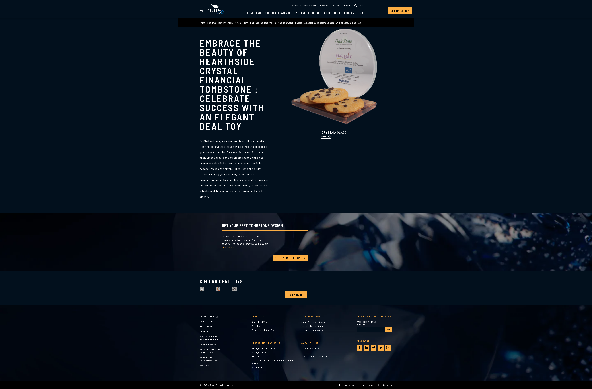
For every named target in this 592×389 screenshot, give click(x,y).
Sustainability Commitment (315, 356)
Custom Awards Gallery (313, 326)
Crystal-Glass (241, 22)
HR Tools (256, 356)
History (305, 352)
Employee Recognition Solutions (317, 12)
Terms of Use (366, 385)
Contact (336, 5)
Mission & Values (310, 348)
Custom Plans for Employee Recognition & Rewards (273, 362)
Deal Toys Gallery (261, 326)
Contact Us (206, 321)
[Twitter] (381, 348)
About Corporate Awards (314, 322)
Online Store (207, 316)
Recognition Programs (263, 348)
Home (202, 22)
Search (355, 5)
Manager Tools (259, 352)
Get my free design (288, 258)
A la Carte (257, 367)
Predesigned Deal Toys (264, 330)
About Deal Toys (260, 322)
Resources (310, 5)
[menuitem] (361, 5)
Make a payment (209, 344)
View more (296, 294)
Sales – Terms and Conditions (210, 351)
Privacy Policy (346, 385)
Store (295, 5)
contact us (228, 247)
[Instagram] (387, 347)
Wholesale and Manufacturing (209, 338)
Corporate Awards (278, 12)
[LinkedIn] (366, 347)
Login (347, 5)
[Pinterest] (373, 347)
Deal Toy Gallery (225, 22)
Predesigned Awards (312, 330)
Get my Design (400, 10)
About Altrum (353, 12)
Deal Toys (254, 12)
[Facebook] (359, 347)
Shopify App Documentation (209, 359)
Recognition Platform (266, 342)
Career (324, 5)
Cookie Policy (385, 385)
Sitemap (204, 365)
